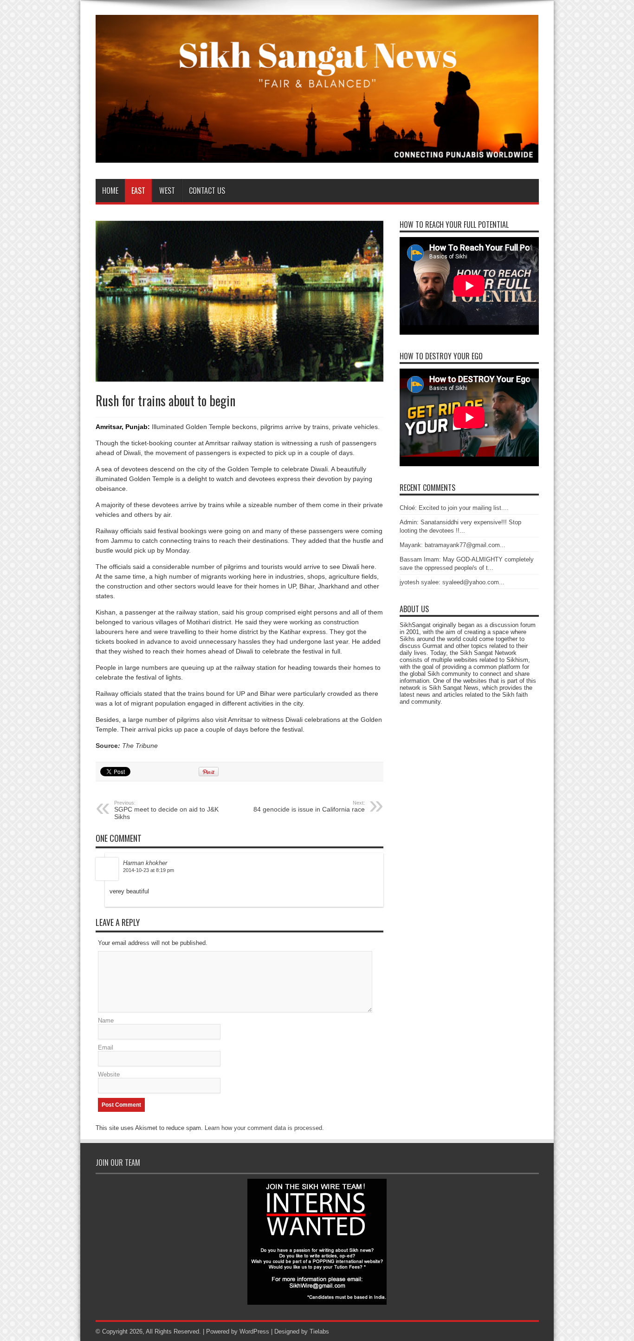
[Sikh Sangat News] (317, 156)
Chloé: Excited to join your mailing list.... (454, 507)
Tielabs (319, 1331)
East (138, 190)
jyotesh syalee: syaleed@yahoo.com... (452, 582)
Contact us (207, 190)
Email (105, 1047)
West (167, 190)
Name (106, 1020)
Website (109, 1074)
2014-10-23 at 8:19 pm (148, 870)
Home (110, 190)
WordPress (254, 1331)
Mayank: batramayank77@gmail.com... (452, 545)
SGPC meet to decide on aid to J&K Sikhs (166, 810)
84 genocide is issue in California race (309, 806)
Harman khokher (145, 862)
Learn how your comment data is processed (263, 1127)
